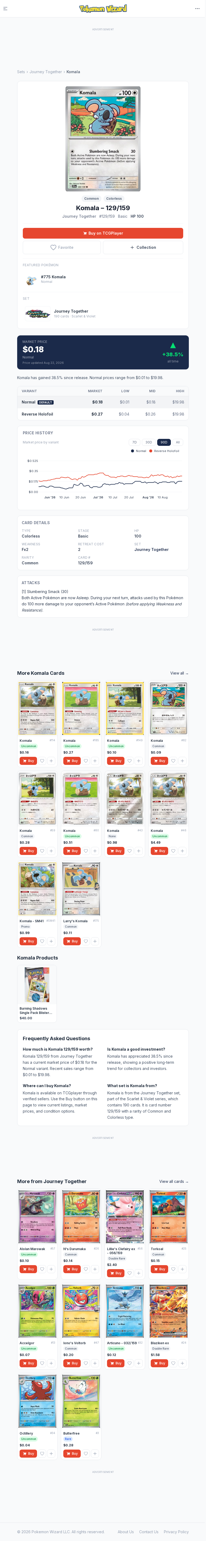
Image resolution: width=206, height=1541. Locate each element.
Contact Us (149, 1531)
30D (148, 442)
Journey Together (46, 71)
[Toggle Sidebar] (8, 8)
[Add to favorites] (42, 761)
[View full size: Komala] (103, 138)
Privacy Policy (176, 1531)
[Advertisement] (103, 44)
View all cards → (174, 1181)
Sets (21, 71)
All (178, 442)
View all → (179, 673)
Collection (146, 247)
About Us (126, 1531)
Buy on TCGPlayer (106, 233)
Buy (31, 761)
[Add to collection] (51, 761)
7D (134, 442)
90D (164, 442)
